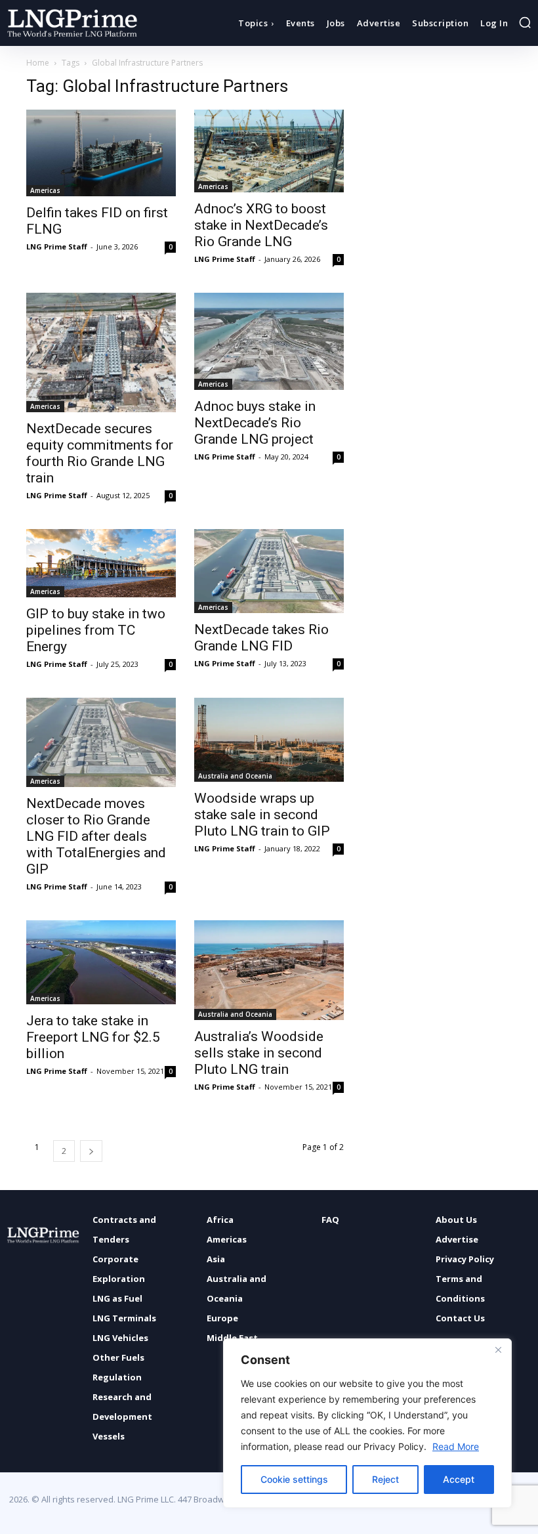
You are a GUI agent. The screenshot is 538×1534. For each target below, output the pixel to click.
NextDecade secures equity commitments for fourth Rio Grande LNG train (99, 453)
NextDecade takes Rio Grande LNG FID (261, 638)
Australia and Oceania (235, 775)
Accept (458, 1479)
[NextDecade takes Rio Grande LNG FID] (269, 571)
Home (37, 62)
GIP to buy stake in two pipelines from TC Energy (95, 630)
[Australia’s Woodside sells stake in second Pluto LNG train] (269, 970)
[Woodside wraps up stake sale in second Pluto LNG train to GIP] (269, 740)
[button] (524, 22)
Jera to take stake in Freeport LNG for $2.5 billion (93, 1037)
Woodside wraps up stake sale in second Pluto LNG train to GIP (262, 814)
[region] (367, 1423)
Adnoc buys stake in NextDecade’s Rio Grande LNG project (255, 422)
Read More (455, 1446)
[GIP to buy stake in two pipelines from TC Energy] (101, 563)
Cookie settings (294, 1479)
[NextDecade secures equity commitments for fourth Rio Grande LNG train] (101, 352)
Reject (385, 1479)
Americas (45, 190)
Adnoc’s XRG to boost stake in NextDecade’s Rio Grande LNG (261, 225)
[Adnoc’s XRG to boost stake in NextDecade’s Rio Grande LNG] (269, 151)
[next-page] (91, 1151)
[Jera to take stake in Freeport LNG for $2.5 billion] (101, 962)
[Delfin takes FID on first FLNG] (101, 153)
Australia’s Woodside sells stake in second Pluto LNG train (258, 1053)
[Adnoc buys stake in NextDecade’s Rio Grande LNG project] (269, 341)
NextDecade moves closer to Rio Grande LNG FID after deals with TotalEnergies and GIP (96, 836)
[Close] (498, 1349)
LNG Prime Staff (56, 246)
